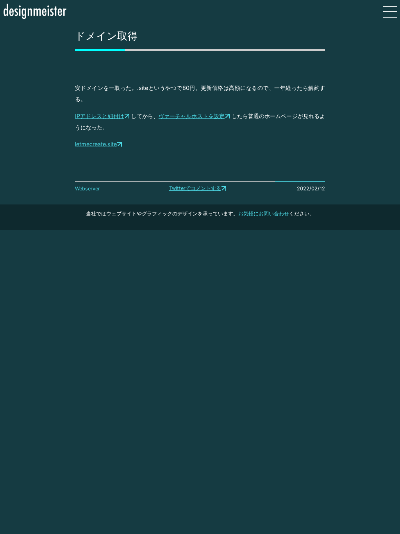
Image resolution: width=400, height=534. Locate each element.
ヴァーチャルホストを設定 (192, 116)
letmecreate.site (96, 144)
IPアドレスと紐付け (99, 116)
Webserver (87, 189)
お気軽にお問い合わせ (263, 214)
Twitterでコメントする (195, 188)
